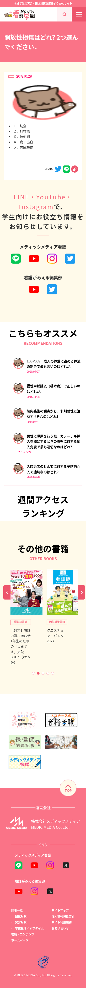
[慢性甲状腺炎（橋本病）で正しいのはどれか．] (18, 392)
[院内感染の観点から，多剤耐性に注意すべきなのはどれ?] (18, 417)
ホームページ (19, 940)
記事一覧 (17, 910)
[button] (33, 673)
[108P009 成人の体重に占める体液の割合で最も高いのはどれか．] (18, 368)
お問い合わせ (60, 928)
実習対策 (21, 922)
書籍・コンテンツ (22, 934)
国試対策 (21, 916)
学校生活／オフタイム (29, 928)
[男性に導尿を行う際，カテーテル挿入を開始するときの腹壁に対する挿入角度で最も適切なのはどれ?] (18, 443)
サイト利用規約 (62, 922)
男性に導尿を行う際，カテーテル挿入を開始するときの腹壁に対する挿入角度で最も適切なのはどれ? (53, 441)
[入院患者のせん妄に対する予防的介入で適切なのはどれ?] (18, 473)
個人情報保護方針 (63, 916)
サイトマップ (60, 910)
